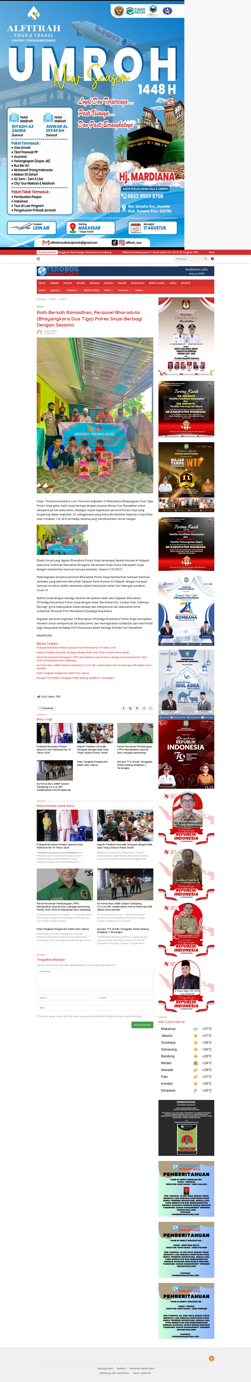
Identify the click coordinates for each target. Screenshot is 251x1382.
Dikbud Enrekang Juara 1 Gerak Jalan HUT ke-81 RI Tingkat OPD (63, 252)
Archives (123, 290)
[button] (205, 258)
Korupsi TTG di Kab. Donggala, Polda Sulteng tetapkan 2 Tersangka (75, 677)
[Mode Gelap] (212, 259)
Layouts (54, 290)
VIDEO (172, 283)
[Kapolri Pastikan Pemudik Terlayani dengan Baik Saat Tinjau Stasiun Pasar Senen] (95, 733)
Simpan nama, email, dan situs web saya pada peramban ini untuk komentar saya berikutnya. (91, 1016)
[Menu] (39, 259)
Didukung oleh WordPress (114, 1373)
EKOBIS (81, 283)
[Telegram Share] (144, 708)
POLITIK (68, 283)
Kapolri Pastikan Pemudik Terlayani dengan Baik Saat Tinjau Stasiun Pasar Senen (83, 652)
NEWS (42, 283)
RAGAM (122, 283)
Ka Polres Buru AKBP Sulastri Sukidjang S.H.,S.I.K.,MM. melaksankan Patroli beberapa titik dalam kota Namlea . (94, 667)
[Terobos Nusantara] (58, 270)
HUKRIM (54, 283)
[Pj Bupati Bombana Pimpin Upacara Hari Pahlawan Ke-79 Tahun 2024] (55, 733)
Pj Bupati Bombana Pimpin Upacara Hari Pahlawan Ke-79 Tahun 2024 (76, 647)
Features (71, 290)
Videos (139, 290)
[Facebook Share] (123, 708)
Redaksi (121, 1368)
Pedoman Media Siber (142, 1368)
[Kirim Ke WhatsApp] (150, 708)
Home (42, 290)
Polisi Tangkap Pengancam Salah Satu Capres (63, 673)
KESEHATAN (137, 283)
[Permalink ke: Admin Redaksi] (39, 332)
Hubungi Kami (105, 1368)
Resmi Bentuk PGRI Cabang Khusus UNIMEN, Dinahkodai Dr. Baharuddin (155, 252)
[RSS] (211, 1359)
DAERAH (108, 283)
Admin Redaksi (50, 331)
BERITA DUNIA (157, 283)
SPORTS (185, 283)
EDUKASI (94, 283)
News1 (40, 306)
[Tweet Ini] (130, 708)
